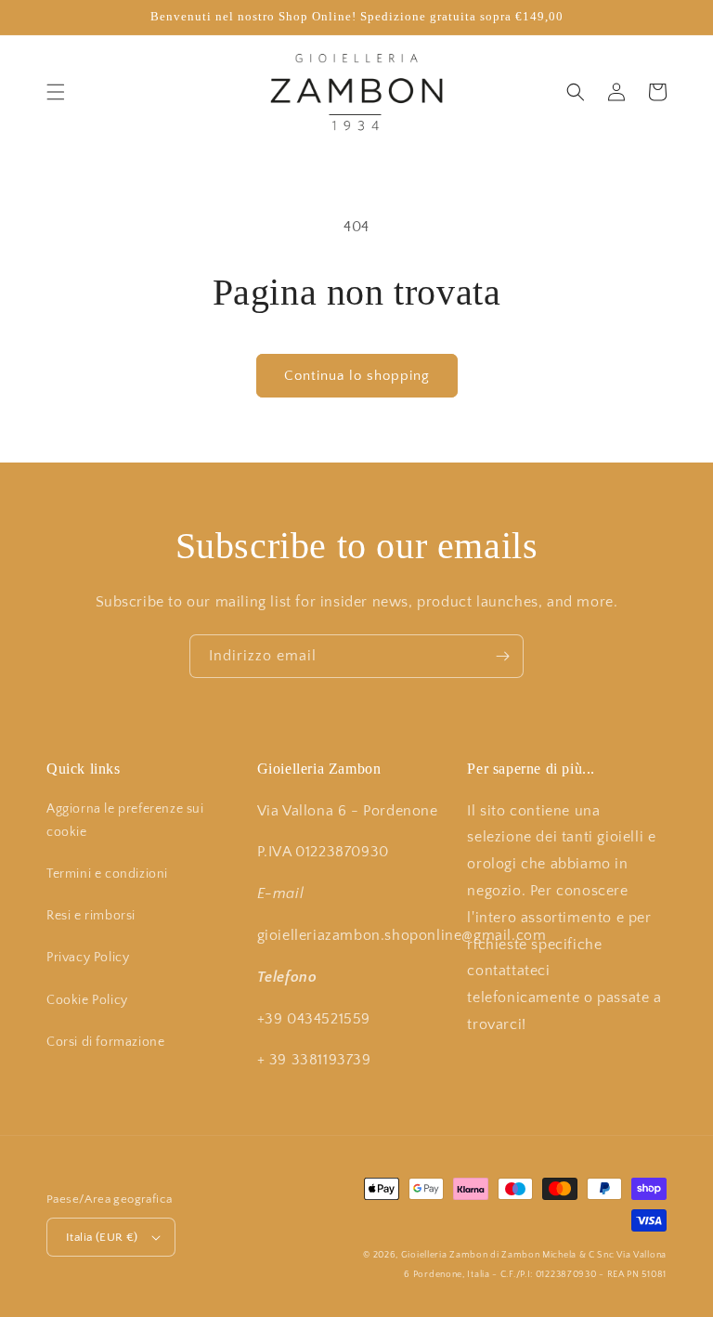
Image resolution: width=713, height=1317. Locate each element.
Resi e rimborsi (91, 915)
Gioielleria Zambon (444, 1255)
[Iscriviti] (502, 656)
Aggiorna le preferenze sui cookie (125, 821)
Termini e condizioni (107, 874)
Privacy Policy (87, 957)
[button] (55, 92)
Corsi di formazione (105, 1042)
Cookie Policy (87, 1000)
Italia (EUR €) (102, 1237)
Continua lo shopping (357, 376)
